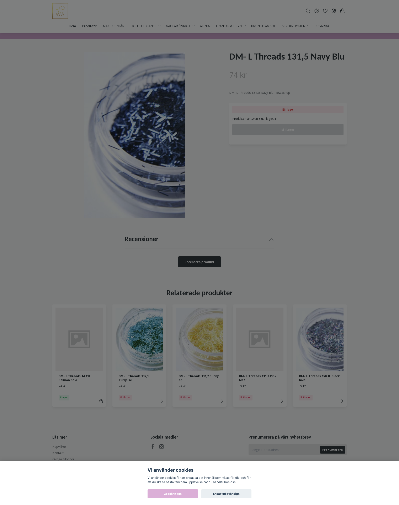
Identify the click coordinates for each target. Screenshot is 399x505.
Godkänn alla (173, 493)
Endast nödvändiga (226, 493)
